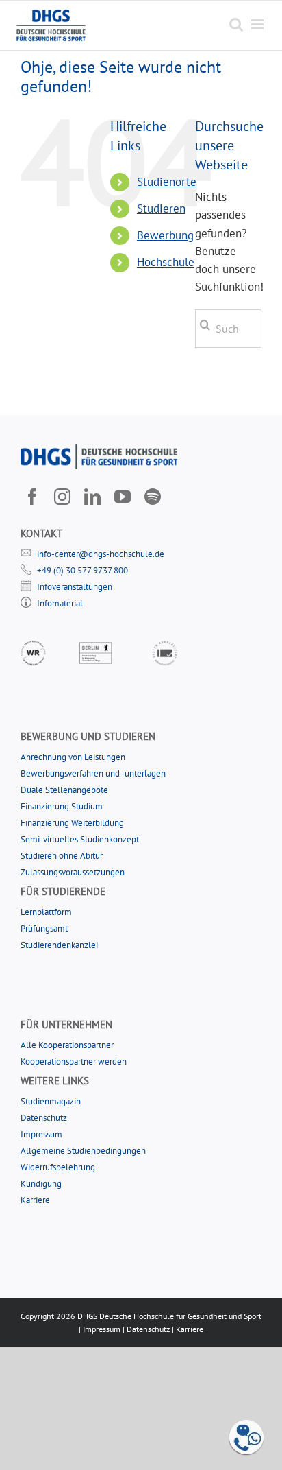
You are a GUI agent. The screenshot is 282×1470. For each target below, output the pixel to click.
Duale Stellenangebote (64, 790)
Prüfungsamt (44, 928)
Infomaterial (60, 603)
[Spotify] (152, 496)
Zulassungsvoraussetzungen (73, 872)
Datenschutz (44, 1118)
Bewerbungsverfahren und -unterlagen (93, 773)
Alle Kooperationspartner (67, 1045)
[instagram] (62, 496)
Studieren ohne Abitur (62, 856)
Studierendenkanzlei (59, 945)
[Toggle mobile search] (236, 24)
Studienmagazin (51, 1101)
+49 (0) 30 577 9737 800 (82, 570)
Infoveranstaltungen (74, 587)
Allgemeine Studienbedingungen (83, 1151)
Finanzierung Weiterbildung (72, 823)
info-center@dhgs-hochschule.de (100, 554)
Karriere (35, 1200)
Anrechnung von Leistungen (73, 757)
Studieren (161, 208)
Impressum (41, 1134)
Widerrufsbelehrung (58, 1167)
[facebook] (32, 496)
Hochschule (165, 262)
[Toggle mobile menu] (258, 24)
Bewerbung (165, 235)
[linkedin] (92, 496)
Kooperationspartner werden (74, 1061)
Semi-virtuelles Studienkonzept (80, 839)
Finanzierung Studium (62, 806)
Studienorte (166, 181)
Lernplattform (46, 912)
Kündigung (41, 1183)
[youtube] (122, 496)
